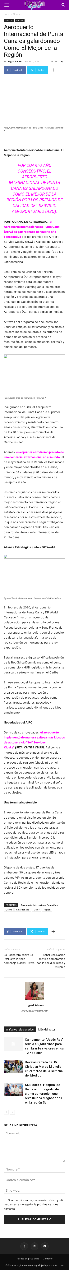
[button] (6, 5)
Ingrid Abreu (14, 61)
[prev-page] (6, 1112)
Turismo (19, 20)
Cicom (9, 909)
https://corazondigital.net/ (34, 1010)
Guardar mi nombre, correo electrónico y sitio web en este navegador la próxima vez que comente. (34, 1204)
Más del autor (46, 1029)
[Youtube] (45, 1246)
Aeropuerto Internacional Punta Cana (39, 905)
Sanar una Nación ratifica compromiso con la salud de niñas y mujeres (51, 961)
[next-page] (12, 1112)
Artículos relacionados (20, 1029)
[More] (53, 70)
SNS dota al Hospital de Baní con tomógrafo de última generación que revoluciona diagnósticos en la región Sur (43, 1093)
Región (47, 909)
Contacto (48, 1258)
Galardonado (22, 909)
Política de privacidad (28, 1258)
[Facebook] (24, 1246)
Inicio (6, 14)
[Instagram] (34, 1246)
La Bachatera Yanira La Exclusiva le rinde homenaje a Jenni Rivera (19, 959)
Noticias (17, 14)
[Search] (63, 5)
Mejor (36, 909)
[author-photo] (34, 1000)
